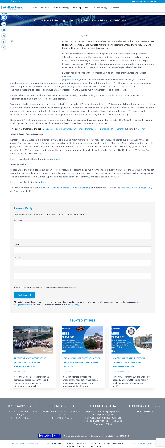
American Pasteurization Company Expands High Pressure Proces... (129, 362)
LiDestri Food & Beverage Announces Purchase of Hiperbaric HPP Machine (84, 129)
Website (17, 271)
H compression (80, 8)
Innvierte (91, 436)
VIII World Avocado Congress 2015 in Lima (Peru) (64, 188)
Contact (115, 8)
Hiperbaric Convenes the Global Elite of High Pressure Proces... (30, 362)
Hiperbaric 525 (70, 80)
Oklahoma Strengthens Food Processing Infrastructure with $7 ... (82, 362)
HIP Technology (99, 8)
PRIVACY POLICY (66, 443)
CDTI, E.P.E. (124, 436)
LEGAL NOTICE (52, 443)
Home (34, 8)
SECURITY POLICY (98, 443)
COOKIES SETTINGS (93, 446)
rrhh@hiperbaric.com (23, 305)
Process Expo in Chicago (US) (135, 188)
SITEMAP (80, 446)
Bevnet (141, 129)
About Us (45, 8)
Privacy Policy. (73, 305)
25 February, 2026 (72, 371)
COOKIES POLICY (82, 443)
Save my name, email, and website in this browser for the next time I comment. (45, 287)
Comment (18, 220)
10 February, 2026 (121, 371)
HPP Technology (61, 8)
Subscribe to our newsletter (144, 2)
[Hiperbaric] (12, 8)
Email (17, 258)
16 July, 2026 (19, 371)
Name (17, 244)
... (9, 13)
